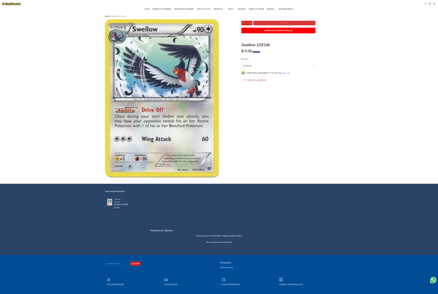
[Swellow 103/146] (133, 204)
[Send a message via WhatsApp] (433, 280)
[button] (425, 4)
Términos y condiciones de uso (291, 284)
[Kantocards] (11, 4)
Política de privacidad (115, 284)
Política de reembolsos (231, 284)
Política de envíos (171, 284)
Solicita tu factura (226, 267)
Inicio (107, 16)
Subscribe (135, 263)
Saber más (286, 73)
